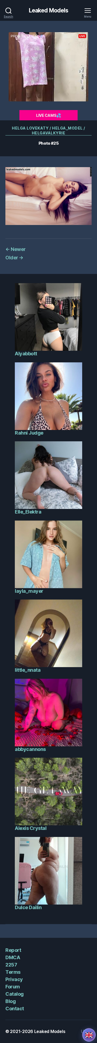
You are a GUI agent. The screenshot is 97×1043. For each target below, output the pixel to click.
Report (13, 950)
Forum (12, 986)
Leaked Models (48, 10)
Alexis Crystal (30, 828)
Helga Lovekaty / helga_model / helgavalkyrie (48, 130)
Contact (14, 1008)
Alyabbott (26, 353)
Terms (12, 972)
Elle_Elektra (28, 512)
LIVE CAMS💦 (48, 115)
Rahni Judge (29, 433)
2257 (11, 965)
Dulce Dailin (28, 907)
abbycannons (30, 749)
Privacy (14, 979)
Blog (10, 1001)
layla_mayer (29, 591)
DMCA (12, 957)
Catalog (14, 994)
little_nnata (27, 670)
